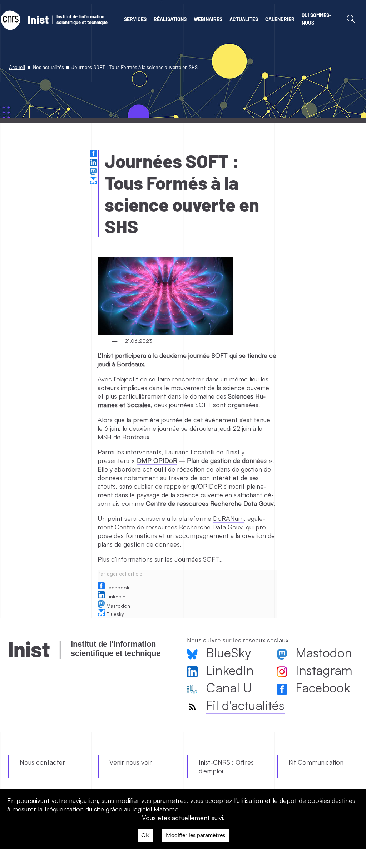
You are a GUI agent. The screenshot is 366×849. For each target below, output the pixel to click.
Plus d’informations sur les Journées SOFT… (160, 559)
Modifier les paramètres (195, 835)
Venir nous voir (130, 762)
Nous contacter (42, 762)
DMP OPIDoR (157, 460)
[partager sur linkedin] (94, 163)
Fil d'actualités (245, 705)
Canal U (229, 688)
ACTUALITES (243, 19)
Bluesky (115, 614)
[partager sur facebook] (94, 154)
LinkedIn (230, 670)
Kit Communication (315, 762)
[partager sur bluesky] (94, 181)
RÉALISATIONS (170, 19)
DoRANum (228, 518)
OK (145, 835)
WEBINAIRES (208, 19)
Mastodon (118, 606)
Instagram (324, 670)
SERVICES (135, 19)
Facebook (118, 587)
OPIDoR (210, 486)
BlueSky (228, 653)
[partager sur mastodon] (94, 172)
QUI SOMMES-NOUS (316, 19)
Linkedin (116, 596)
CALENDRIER (280, 19)
